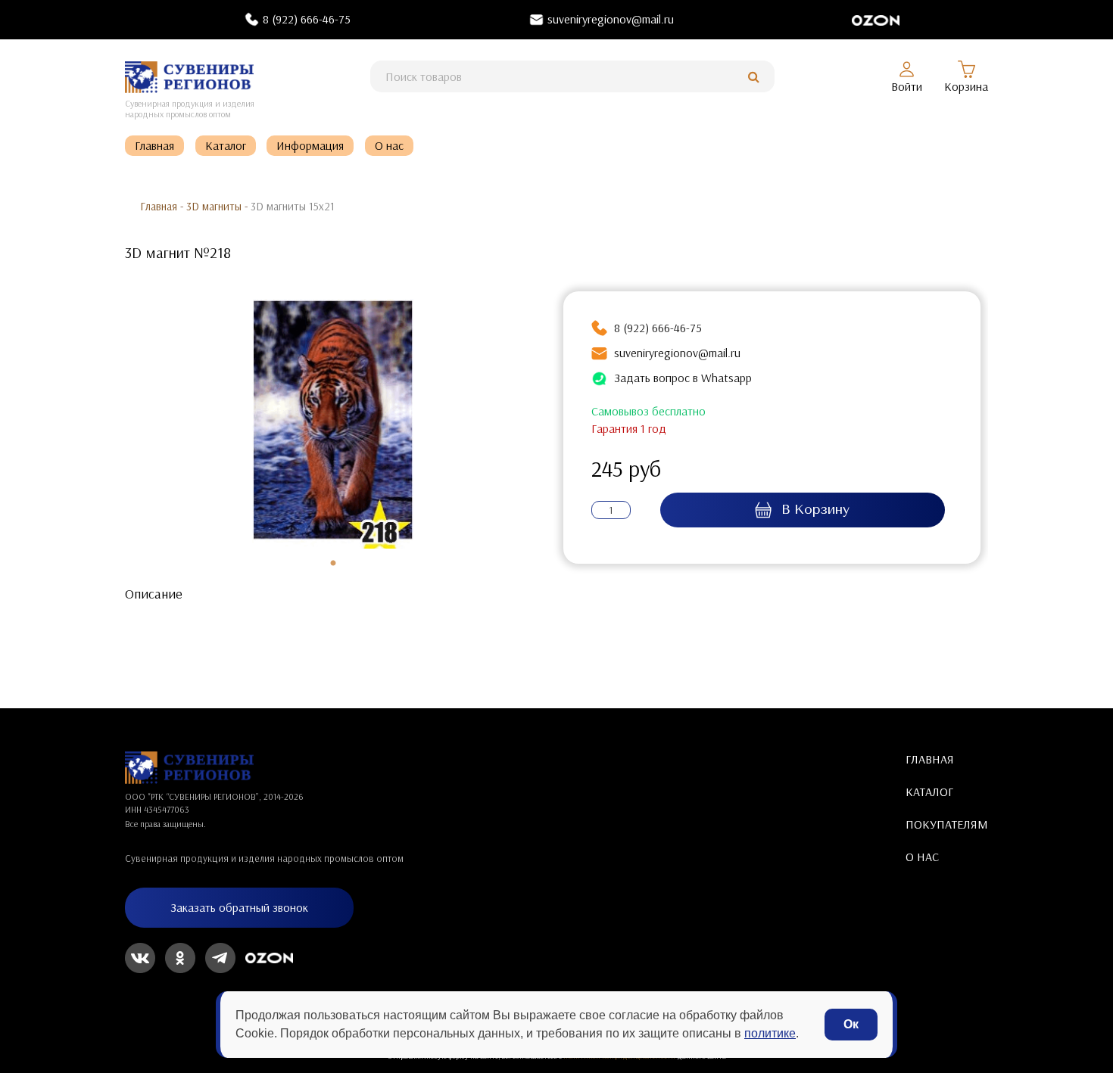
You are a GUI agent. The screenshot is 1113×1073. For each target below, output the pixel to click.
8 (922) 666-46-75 (307, 18)
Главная (154, 145)
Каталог (225, 145)
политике (770, 1033)
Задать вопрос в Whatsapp (683, 377)
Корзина (966, 86)
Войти (906, 86)
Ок (851, 1024)
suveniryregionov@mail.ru (610, 18)
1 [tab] (333, 563)
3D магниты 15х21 (293, 206)
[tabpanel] (332, 424)
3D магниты (214, 206)
